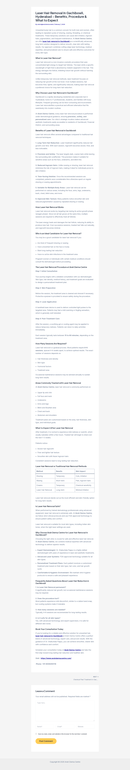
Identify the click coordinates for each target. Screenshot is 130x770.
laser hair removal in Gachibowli (56, 41)
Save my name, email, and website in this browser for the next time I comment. (62, 734)
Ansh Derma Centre (72, 650)
